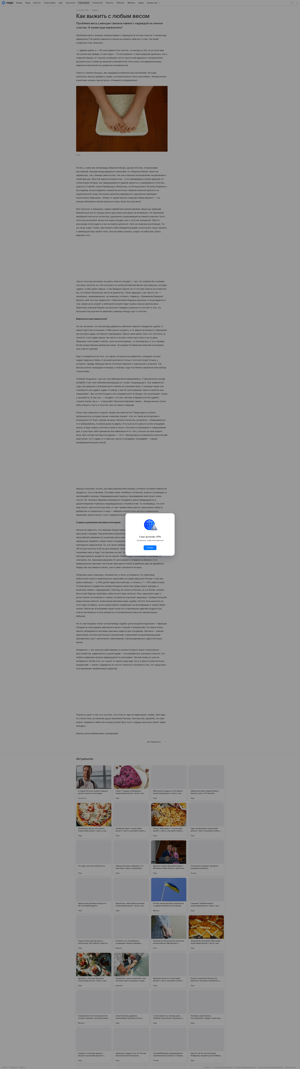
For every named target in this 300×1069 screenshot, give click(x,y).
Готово (150, 548)
